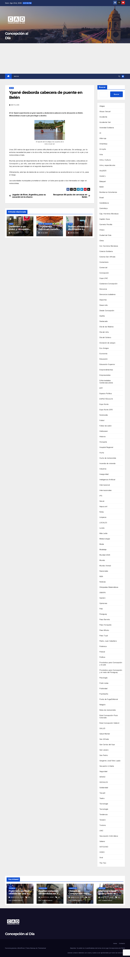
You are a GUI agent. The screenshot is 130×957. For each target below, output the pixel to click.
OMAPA (102, 593)
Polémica (103, 646)
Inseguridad (104, 474)
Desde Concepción (106, 311)
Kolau (101, 512)
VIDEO (102, 852)
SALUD (102, 728)
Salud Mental (104, 734)
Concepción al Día (19, 934)
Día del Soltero (105, 337)
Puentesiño (103, 694)
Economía (103, 354)
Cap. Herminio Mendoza (109, 214)
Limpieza (102, 517)
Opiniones (103, 603)
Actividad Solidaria (106, 128)
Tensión (102, 820)
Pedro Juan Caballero (108, 641)
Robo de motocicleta (107, 710)
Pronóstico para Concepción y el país (110, 663)
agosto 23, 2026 (17, 897)
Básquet (102, 181)
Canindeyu (103, 208)
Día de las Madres (106, 327)
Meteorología (104, 539)
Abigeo (102, 106)
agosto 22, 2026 (107, 897)
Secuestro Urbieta (106, 766)
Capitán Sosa (104, 219)
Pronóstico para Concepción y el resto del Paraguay (110, 671)
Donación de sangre (107, 343)
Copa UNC (103, 278)
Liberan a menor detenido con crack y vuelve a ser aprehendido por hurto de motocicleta (96, 953)
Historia (102, 437)
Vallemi (102, 841)
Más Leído (103, 533)
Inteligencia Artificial (107, 480)
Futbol (101, 420)
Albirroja (102, 138)
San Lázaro (104, 750)
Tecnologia (103, 804)
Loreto (102, 528)
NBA (101, 576)
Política (102, 657)
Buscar (102, 87)
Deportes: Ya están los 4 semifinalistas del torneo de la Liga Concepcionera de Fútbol (97, 948)
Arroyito (102, 149)
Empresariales (105, 375)
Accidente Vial (105, 122)
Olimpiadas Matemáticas (108, 587)
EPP (101, 388)
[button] (119, 76)
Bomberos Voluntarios (108, 192)
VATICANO (103, 847)
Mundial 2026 (104, 555)
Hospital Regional (106, 447)
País (101, 609)
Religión (102, 705)
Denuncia (103, 289)
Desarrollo (103, 305)
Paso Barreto (104, 619)
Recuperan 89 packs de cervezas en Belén (70, 195)
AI (100, 133)
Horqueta (103, 442)
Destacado (103, 321)
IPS (100, 496)
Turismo (102, 825)
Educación (103, 359)
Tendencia (103, 814)
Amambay (103, 144)
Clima (101, 241)
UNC (101, 831)
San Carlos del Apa (107, 745)
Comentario (104, 262)
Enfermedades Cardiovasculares (106, 381)
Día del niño (104, 332)
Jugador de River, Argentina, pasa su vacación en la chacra (29, 195)
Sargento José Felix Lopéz (110, 761)
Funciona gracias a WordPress (15, 948)
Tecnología (103, 809)
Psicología (103, 678)
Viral (101, 857)
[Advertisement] (65, 58)
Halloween (103, 431)
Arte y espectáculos (107, 165)
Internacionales (105, 490)
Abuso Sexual (104, 111)
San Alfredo (104, 739)
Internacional (104, 485)
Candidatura (104, 203)
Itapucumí (103, 506)
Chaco (102, 230)
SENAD (102, 777)
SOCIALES (103, 782)
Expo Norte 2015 (106, 410)
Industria (102, 469)
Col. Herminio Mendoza (108, 246)
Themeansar (42, 948)
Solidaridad (103, 788)
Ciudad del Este (105, 235)
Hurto (101, 453)
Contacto (122, 943)
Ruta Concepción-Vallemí (109, 723)
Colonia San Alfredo (107, 257)
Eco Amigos (104, 348)
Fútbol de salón (105, 426)
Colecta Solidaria (106, 251)
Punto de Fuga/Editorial (108, 699)
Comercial (103, 267)
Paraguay (103, 614)
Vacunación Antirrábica (108, 836)
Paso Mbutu (104, 630)
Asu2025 (102, 171)
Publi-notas (103, 683)
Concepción (48, 223)
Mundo (102, 560)
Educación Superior (107, 364)
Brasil (101, 198)
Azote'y (102, 176)
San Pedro (103, 755)
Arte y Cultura (105, 160)
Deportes (103, 300)
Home (115, 943)
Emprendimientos (106, 370)
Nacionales (103, 571)
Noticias (102, 582)
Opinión (102, 598)
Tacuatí (102, 793)
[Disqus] (49, 268)
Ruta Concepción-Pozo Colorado (108, 716)
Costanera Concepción (108, 284)
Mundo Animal (105, 566)
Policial (102, 652)
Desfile (102, 316)
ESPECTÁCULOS (106, 399)
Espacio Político (105, 393)
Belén (11, 88)
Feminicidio (103, 415)
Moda (101, 544)
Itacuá (101, 501)
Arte (101, 154)
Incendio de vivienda (107, 463)
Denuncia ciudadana (107, 294)
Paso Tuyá (103, 636)
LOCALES (103, 523)
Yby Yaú (102, 863)
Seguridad (103, 771)
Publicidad (103, 688)
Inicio (16, 76)
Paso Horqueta (105, 625)
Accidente (103, 117)
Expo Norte (104, 404)
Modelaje (103, 549)
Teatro (102, 798)
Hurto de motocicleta (107, 458)
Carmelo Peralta (105, 224)
